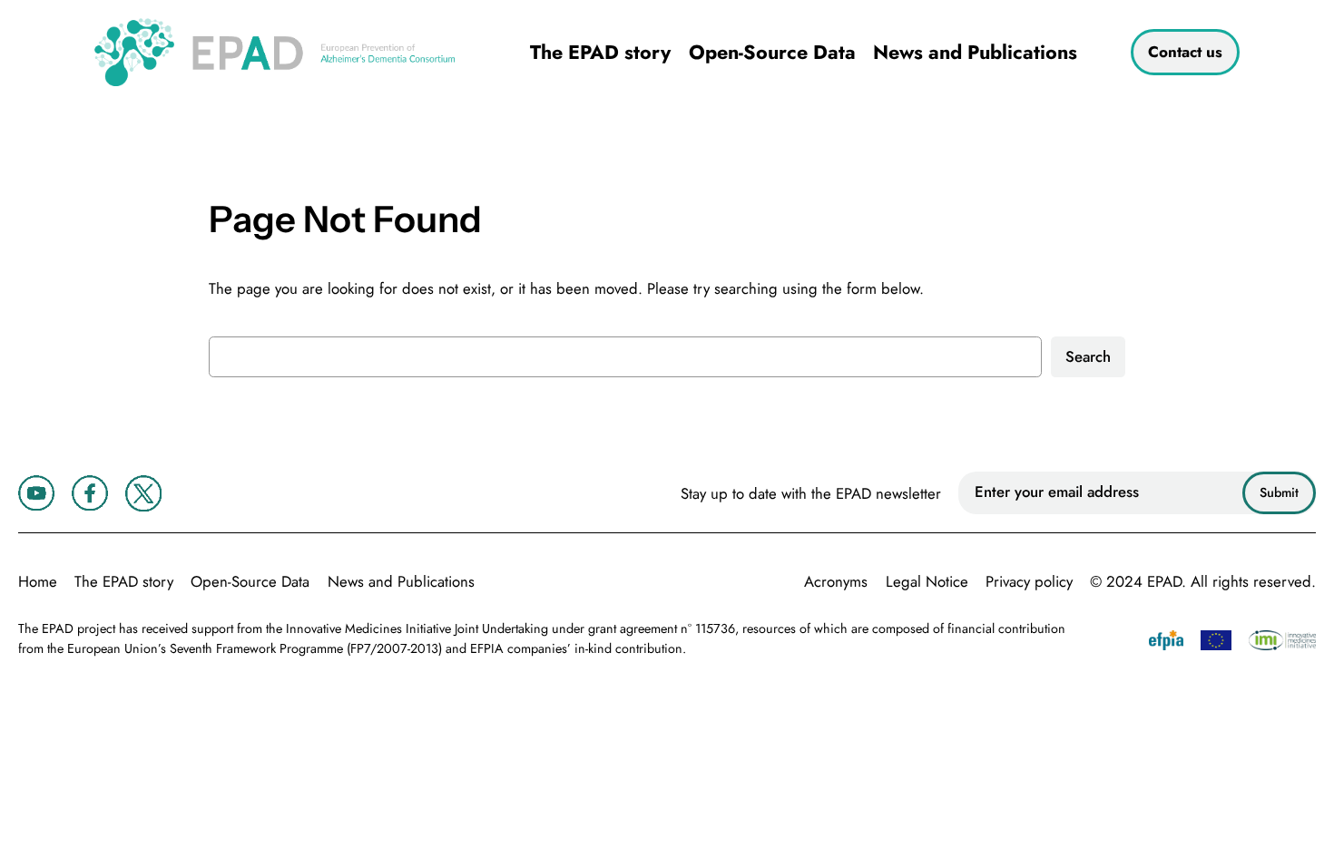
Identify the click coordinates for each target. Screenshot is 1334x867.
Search (1088, 356)
